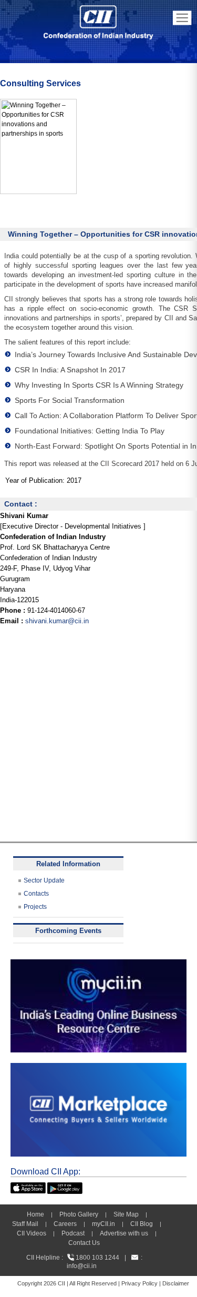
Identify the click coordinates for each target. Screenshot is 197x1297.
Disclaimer (175, 1283)
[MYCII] (98, 964)
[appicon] (28, 1187)
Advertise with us (124, 1233)
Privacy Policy (139, 1283)
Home (35, 1214)
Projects (35, 906)
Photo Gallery (78, 1214)
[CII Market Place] (98, 1067)
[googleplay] (64, 1187)
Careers (65, 1224)
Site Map (126, 1214)
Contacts (36, 893)
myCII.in (103, 1224)
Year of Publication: (35, 480)
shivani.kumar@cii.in (57, 621)
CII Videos (31, 1233)
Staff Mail (25, 1224)
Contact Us (84, 1243)
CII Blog (141, 1224)
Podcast (73, 1233)
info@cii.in (82, 1266)
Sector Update (44, 880)
